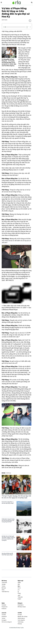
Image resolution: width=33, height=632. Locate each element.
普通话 (19, 582)
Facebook (4, 616)
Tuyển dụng (20, 622)
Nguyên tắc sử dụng (22, 616)
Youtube (4, 614)
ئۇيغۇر (19, 595)
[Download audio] (30, 27)
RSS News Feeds (22, 606)
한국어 (19, 588)
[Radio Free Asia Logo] (16, 2)
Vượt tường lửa (21, 620)
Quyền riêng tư (21, 618)
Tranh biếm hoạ (5, 591)
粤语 (19, 584)
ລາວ (18, 589)
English (19, 598)
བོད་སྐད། (19, 593)
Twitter (3, 618)
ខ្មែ (18, 591)
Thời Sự (3, 586)
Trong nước (4, 582)
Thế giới (3, 584)
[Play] (4, 27)
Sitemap (20, 623)
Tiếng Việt (20, 597)
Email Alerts (20, 605)
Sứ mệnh (20, 614)
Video (3, 589)
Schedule (4, 605)
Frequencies (4, 606)
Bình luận (4, 588)
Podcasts (4, 608)
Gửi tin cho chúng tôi (7, 622)
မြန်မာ (19, 586)
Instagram (4, 620)
